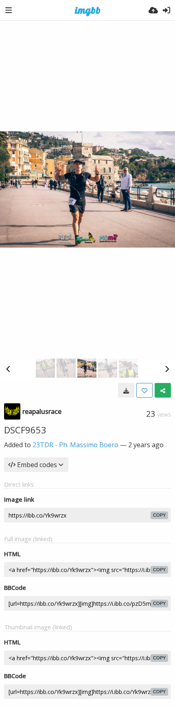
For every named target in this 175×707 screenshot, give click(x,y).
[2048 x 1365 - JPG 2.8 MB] (126, 390)
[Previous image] (8, 369)
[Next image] (167, 369)
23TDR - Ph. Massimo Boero (75, 444)
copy (159, 515)
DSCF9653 (25, 430)
